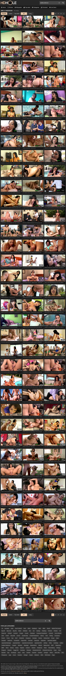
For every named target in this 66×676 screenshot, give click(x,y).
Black (20, 630)
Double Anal (25, 635)
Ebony (42, 635)
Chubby (55, 630)
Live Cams (52, 7)
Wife (42, 655)
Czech (7, 635)
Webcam (37, 655)
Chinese (50, 630)
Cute (3, 635)
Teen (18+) (57, 652)
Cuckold (51, 633)
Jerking (45, 643)
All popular (18, 7)
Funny (8, 638)
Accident (7, 628)
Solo (59, 650)
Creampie (32, 633)
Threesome (4, 655)
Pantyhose (39, 647)
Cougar (21, 633)
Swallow (40, 652)
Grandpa (35, 638)
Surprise (34, 652)
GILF (16, 638)
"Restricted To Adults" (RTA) (17, 671)
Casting (38, 630)
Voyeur (31, 655)
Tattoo (51, 652)
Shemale (29, 650)
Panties (33, 647)
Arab (12, 628)
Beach (48, 628)
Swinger (46, 652)
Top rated (26, 7)
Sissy (55, 650)
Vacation (20, 655)
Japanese (43, 640)
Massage (26, 645)
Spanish (3, 652)
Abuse (25, 673)
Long (30, 13)
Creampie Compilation (42, 633)
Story (19, 652)
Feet (47, 635)
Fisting (51, 635)
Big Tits (14, 630)
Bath (40, 628)
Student (28, 652)
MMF (3, 647)
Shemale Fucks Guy (47, 650)
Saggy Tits (15, 650)
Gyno (57, 638)
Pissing (58, 647)
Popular (4, 13)
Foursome (57, 635)
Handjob (4, 640)
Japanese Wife (38, 643)
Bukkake (25, 630)
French (3, 638)
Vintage (25, 655)
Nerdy (17, 647)
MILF (52, 645)
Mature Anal (46, 645)
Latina (61, 643)
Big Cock (9, 630)
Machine (20, 645)
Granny (40, 638)
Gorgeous (28, 638)
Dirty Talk (13, 635)
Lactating (56, 643)
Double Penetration (34, 635)
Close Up (4, 633)
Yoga (53, 655)
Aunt (25, 628)
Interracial (36, 640)
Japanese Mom (16, 643)
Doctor (18, 635)
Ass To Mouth (18, 628)
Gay (12, 638)
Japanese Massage (6, 643)
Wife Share (47, 655)
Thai (63, 652)
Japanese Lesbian (51, 640)
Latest (10, 13)
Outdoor (28, 647)
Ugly (10, 655)
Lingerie (14, 645)
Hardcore (10, 640)
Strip (23, 652)
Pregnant (4, 650)
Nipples (22, 647)
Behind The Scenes (56, 628)
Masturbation (33, 645)
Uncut (14, 655)
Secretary (22, 650)
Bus (30, 630)
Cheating (44, 630)
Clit (60, 630)
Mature (40, 645)
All (24, 13)
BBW (44, 628)
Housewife (16, 640)
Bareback (34, 628)
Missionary (58, 645)
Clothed (10, 633)
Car (33, 630)
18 (2, 628)
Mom (7, 647)
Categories (35, 7)
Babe (29, 628)
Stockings (13, 652)
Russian (9, 650)
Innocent (30, 640)
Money (12, 647)
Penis (45, 647)
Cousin (26, 633)
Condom (16, 633)
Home (3, 7)
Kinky (50, 643)
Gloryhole (21, 638)
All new (10, 7)
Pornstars (44, 7)
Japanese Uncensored (27, 643)
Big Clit (3, 630)
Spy (8, 652)
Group (52, 638)
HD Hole (8, 2)
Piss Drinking (52, 647)
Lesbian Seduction (6, 645)
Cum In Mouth (58, 633)
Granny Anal (46, 638)
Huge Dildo (23, 640)
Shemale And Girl (37, 650)
